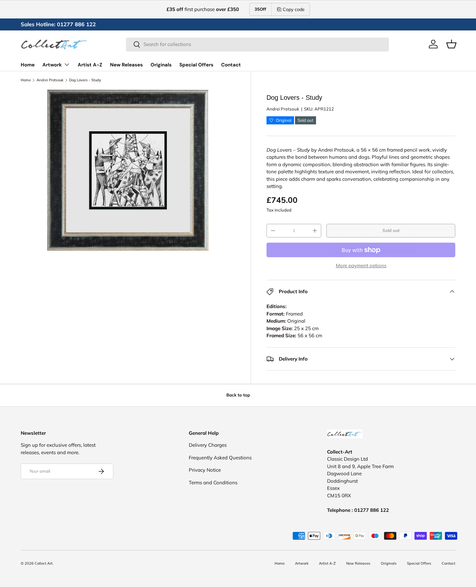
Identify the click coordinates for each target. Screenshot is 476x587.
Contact (231, 65)
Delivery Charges (208, 445)
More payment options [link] (361, 265)
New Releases (126, 65)
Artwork (52, 65)
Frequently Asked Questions (220, 458)
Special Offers (196, 65)
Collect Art (43, 563)
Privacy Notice (205, 470)
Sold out (391, 230)
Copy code (294, 9)
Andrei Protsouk (50, 80)
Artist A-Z (90, 65)
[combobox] (257, 44)
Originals (161, 65)
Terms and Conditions (213, 482)
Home (28, 65)
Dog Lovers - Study (85, 80)
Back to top (238, 394)
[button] (451, 44)
